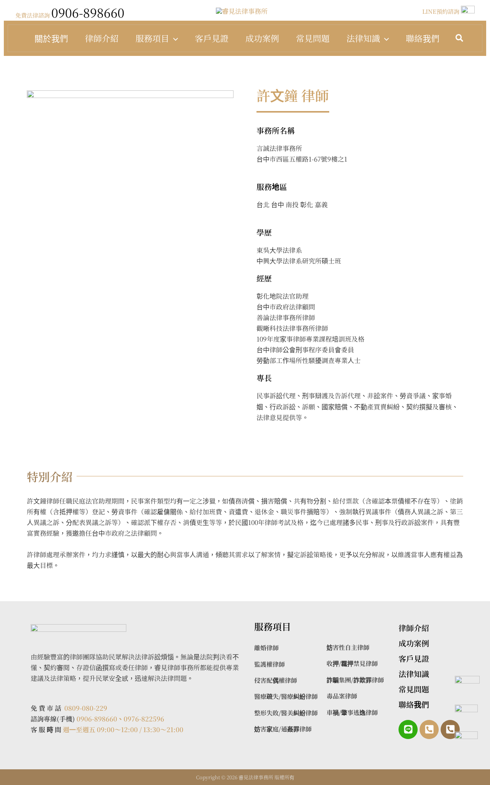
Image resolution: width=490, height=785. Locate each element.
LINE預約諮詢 (441, 11)
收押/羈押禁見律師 (352, 663)
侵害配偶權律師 (275, 680)
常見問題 (313, 38)
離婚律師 (266, 647)
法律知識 (363, 38)
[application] (173, 38)
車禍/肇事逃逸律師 (352, 712)
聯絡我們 (422, 38)
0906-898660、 (100, 718)
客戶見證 (212, 38)
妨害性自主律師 (348, 647)
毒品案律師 (342, 696)
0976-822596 (144, 718)
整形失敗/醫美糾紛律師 (286, 712)
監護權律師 (269, 664)
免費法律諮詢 (69, 15)
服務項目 (152, 38)
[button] (460, 38)
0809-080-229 (85, 708)
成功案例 (262, 38)
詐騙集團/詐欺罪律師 (355, 679)
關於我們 (51, 38)
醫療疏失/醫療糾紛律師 (286, 696)
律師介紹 (102, 38)
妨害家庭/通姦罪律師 (283, 728)
